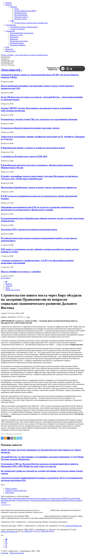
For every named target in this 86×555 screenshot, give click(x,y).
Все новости (5, 278)
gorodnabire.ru (45, 510)
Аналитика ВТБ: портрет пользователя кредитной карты (29, 229)
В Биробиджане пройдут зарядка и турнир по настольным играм (33, 148)
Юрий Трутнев (11, 488)
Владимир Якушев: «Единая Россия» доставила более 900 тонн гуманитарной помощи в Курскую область (41, 500)
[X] (8, 438)
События (8, 286)
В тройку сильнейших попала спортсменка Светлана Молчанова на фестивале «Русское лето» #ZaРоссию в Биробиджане (39, 177)
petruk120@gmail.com (73, 526)
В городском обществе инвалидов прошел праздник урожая (30, 128)
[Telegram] (21, 438)
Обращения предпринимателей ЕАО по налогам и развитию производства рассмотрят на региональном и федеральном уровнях (37, 208)
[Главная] (6, 282)
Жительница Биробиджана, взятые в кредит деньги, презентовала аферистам (39, 187)
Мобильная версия (17, 553)
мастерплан (9, 493)
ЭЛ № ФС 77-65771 (36, 516)
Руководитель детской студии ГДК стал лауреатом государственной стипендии (39, 119)
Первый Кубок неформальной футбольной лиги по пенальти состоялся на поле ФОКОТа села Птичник (40, 498)
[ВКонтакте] (2, 438)
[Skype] (18, 438)
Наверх (3, 502)
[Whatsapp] (6, 545)
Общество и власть (12, 290)
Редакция (4, 553)
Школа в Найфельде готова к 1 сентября (21, 271)
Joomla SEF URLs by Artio (6, 504)
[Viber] (11, 438)
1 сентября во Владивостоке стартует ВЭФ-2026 (24, 156)
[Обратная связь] (6, 543)
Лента (7, 288)
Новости (8, 284)
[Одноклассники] (5, 438)
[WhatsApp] (14, 438)
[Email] (6, 547)
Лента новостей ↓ (11, 69)
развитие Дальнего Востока (16, 490)
